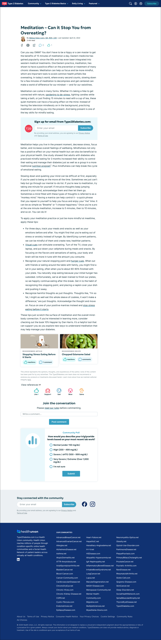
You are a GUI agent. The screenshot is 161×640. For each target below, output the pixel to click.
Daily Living (77, 3)
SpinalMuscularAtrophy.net (128, 598)
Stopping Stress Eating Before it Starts (39, 356)
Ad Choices (22, 620)
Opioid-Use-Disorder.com (127, 545)
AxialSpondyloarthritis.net (67, 565)
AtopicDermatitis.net (65, 557)
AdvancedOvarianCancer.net (69, 541)
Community (33, 3)
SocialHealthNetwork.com (128, 594)
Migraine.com (92, 602)
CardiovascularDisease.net (68, 582)
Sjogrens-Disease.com (126, 582)
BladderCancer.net (64, 569)
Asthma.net (61, 553)
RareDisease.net (123, 569)
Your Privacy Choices (89, 616)
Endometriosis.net (64, 606)
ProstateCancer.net (124, 561)
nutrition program (41, 166)
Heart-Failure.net (93, 537)
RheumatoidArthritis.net (126, 573)
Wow (69, 391)
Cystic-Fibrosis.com (65, 602)
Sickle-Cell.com (123, 578)
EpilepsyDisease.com (65, 610)
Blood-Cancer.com (64, 573)
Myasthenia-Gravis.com (96, 610)
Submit (71, 473)
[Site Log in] (140, 3)
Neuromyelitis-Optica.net (127, 537)
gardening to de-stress (58, 94)
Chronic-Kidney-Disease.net (68, 594)
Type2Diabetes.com (125, 606)
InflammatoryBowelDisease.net (100, 565)
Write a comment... (32, 414)
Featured (93, 3)
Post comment (59, 422)
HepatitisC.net (92, 541)
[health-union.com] (27, 532)
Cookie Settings (108, 616)
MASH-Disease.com (95, 586)
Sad (57, 391)
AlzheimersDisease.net (66, 549)
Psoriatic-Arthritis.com (126, 565)
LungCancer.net (93, 573)
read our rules (52, 408)
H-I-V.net (90, 549)
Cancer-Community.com (67, 578)
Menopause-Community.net (98, 590)
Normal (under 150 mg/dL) (66, 445)
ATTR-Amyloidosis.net (66, 561)
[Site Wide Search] (130, 3)
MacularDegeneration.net (97, 582)
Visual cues (31, 244)
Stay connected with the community (40, 498)
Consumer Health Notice (67, 616)
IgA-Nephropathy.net (95, 561)
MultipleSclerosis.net (95, 606)
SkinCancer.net (123, 586)
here (29, 380)
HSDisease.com (93, 553)
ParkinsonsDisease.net (126, 549)
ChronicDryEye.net (64, 586)
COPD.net (60, 598)
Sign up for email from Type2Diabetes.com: (62, 121)
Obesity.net (121, 541)
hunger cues (77, 261)
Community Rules (124, 616)
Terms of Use (43, 136)
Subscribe (85, 128)
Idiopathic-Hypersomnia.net (98, 557)
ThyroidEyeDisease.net (126, 602)
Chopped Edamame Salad (76, 354)
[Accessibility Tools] (135, 3)
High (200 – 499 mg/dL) (65, 449)
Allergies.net (61, 545)
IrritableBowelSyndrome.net (98, 569)
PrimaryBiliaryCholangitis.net (129, 557)
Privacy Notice (84, 133)
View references (30, 384)
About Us (21, 616)
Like (35, 391)
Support (47, 391)
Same (80, 391)
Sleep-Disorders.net (125, 590)
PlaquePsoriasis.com (125, 553)
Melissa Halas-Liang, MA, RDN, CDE (43, 38)
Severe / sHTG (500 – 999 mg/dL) (70, 454)
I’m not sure (59, 466)
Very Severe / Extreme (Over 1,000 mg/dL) (71, 460)
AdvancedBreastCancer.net (68, 537)
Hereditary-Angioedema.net (98, 545)
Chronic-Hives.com (64, 590)
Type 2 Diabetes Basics (55, 3)
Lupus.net (90, 578)
